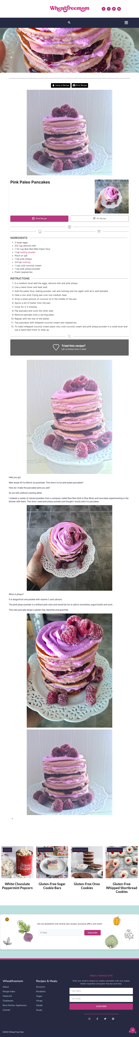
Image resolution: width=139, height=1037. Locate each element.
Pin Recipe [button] (101, 218)
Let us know (67, 349)
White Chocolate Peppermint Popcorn (17, 886)
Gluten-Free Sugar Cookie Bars (52, 886)
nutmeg (26, 262)
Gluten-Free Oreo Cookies (87, 886)
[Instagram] (103, 9)
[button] (69, 22)
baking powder (28, 252)
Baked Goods (45, 849)
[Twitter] (114, 9)
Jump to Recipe (62, 85)
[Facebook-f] (109, 9)
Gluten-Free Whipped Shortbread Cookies (121, 888)
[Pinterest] (119, 9)
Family (7, 849)
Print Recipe (81, 85)
